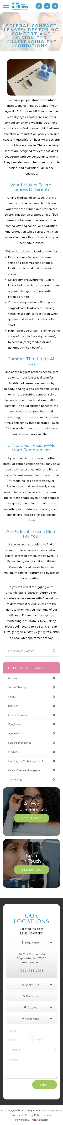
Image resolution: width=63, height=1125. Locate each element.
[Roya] (39, 1119)
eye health (14, 733)
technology (15, 779)
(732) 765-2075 (31, 971)
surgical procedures (19, 742)
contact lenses (17, 715)
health (12, 696)
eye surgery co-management (25, 761)
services (13, 705)
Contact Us (31, 870)
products (13, 751)
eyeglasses (15, 724)
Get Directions (31, 962)
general (12, 678)
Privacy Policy (33, 1115)
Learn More (31, 818)
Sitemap (47, 1115)
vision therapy (17, 687)
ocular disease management (25, 770)
